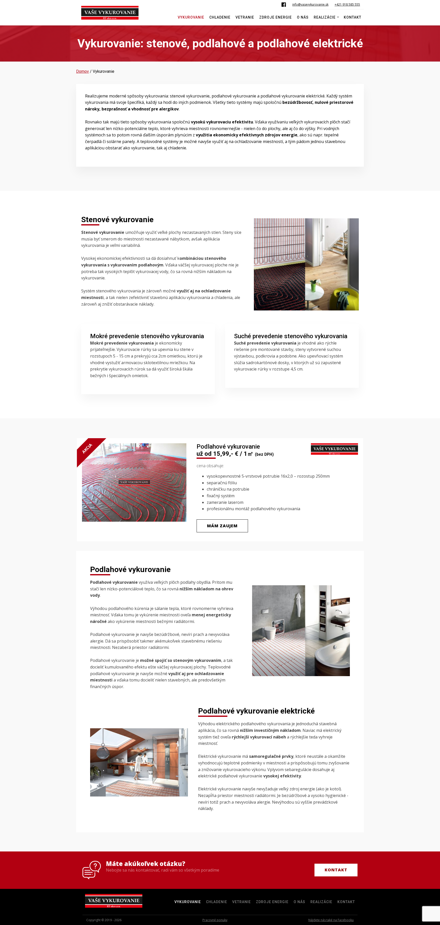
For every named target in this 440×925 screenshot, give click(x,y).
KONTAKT (336, 870)
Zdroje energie (275, 17)
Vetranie (245, 17)
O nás (303, 17)
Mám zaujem (222, 526)
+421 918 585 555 (347, 4)
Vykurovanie (191, 17)
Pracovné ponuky (214, 920)
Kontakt (352, 17)
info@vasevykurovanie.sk (310, 4)
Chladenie (219, 17)
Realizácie (325, 17)
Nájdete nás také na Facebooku (331, 920)
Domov (82, 71)
